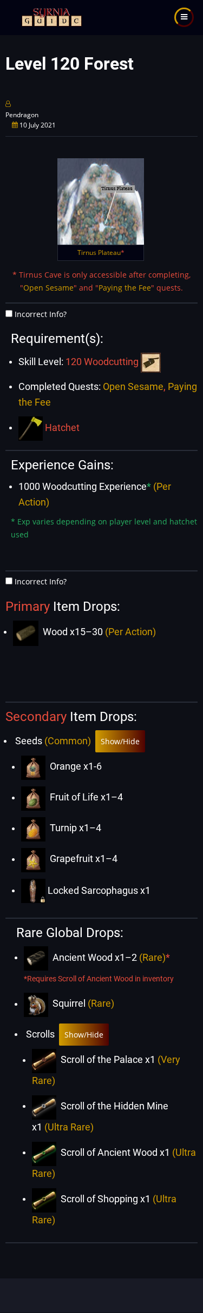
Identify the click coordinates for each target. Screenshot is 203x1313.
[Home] (50, 16)
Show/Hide (120, 741)
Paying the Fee (125, 287)
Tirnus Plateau (101, 252)
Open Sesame (48, 287)
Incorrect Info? (41, 314)
